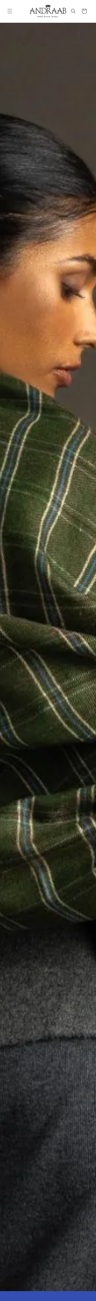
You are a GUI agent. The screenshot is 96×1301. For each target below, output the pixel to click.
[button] (9, 11)
